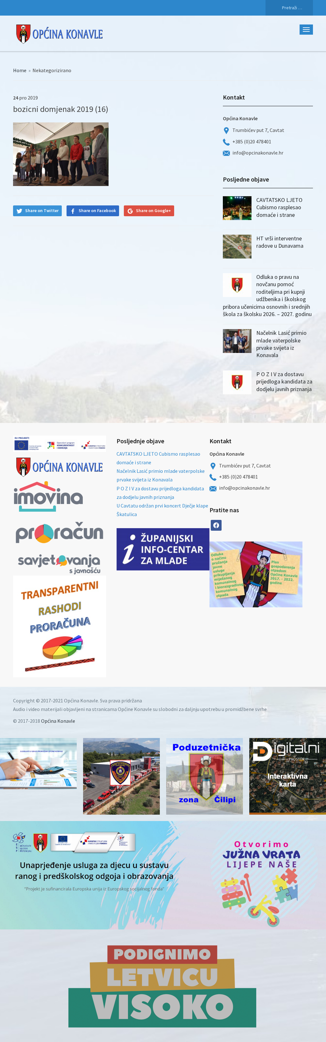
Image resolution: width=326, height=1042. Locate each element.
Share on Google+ (153, 210)
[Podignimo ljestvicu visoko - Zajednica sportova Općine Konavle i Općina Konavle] (163, 985)
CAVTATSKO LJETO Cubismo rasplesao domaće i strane (279, 207)
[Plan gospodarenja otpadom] (279, 574)
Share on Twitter (42, 210)
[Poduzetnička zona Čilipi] (204, 776)
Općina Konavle (58, 721)
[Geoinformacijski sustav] (287, 776)
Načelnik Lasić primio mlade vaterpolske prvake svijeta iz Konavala (281, 344)
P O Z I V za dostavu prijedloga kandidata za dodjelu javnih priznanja (284, 381)
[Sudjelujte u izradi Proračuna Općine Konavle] (38, 763)
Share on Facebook (97, 210)
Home (19, 70)
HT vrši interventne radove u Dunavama (279, 242)
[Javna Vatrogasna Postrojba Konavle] (121, 776)
